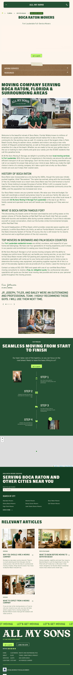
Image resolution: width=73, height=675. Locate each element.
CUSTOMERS (14, 652)
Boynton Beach (21, 13)
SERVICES (6, 657)
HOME (4, 652)
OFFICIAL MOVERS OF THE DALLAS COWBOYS (18, 669)
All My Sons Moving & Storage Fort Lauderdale (28, 199)
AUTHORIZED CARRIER (25, 659)
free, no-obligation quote (37, 269)
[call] (67, 5)
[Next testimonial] (14, 304)
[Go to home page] (2, 13)
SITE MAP (13, 659)
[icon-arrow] (32, 555)
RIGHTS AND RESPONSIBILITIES (28, 652)
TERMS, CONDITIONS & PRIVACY (28, 654)
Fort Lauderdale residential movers (18, 242)
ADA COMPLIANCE (24, 657)
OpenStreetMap (69, 466)
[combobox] (37, 490)
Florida (9, 13)
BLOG (12, 654)
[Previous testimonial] (3, 304)
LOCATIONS (6, 659)
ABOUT (5, 654)
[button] (36, 68)
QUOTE (12, 657)
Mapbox (61, 466)
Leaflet (55, 466)
